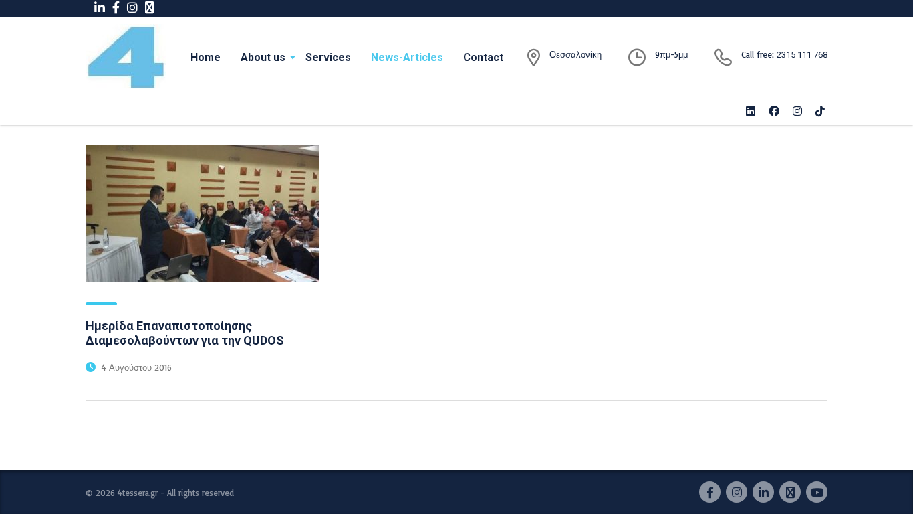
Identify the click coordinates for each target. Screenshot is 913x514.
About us (263, 57)
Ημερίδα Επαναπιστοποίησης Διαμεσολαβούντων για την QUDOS (185, 333)
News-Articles (407, 57)
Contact (483, 57)
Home (205, 57)
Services (328, 57)
